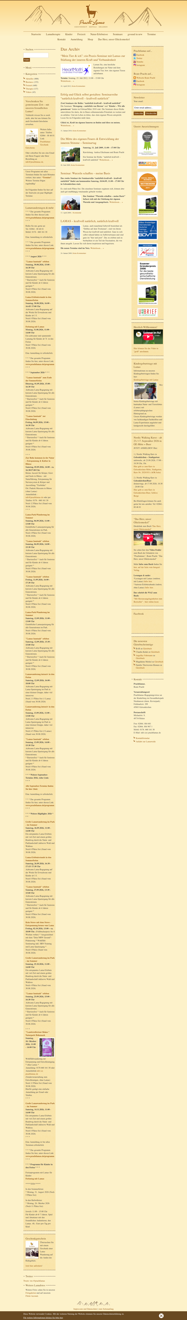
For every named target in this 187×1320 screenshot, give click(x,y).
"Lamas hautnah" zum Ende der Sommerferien (39, 379)
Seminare (118, 34)
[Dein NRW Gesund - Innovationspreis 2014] (147, 169)
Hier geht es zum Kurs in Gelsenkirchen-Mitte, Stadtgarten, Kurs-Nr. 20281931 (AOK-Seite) (148, 469)
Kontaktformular (143, 738)
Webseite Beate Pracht (145, 77)
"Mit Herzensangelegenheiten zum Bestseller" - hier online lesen (148, 600)
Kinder (68, 34)
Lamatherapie (53, 34)
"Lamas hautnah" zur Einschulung (36, 418)
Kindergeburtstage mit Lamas (146, 379)
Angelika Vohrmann (144, 655)
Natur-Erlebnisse (99, 34)
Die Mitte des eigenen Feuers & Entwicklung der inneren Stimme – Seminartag (90, 141)
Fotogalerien (31, 1292)
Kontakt (61, 39)
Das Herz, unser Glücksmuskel (114, 39)
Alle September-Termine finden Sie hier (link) (39, 787)
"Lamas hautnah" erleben (37, 261)
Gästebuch (147, 648)
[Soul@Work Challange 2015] (147, 156)
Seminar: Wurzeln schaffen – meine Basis (85, 173)
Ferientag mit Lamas (35, 326)
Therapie (29, 88)
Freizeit (81, 34)
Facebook (140, 54)
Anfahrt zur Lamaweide (146, 741)
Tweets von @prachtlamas (34, 1280)
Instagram (140, 65)
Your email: (138, 101)
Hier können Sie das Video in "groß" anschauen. (146, 350)
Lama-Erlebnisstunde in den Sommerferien (38, 299)
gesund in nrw (135, 34)
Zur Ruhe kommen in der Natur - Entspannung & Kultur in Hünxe (40, 460)
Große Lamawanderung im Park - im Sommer (40, 823)
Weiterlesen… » (67, 81)
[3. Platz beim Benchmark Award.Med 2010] (147, 217)
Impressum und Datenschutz (85, 1308)
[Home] (93, 28)
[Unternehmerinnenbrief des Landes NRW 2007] (147, 317)
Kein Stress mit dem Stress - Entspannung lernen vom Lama (40, 924)
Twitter (139, 58)
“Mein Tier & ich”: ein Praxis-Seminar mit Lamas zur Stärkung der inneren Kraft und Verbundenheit (93, 58)
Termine (151, 34)
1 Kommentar (76, 212)
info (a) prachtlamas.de (34, 1072)
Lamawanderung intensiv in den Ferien (40, 676)
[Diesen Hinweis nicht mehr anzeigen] (161, 1317)
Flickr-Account (32, 1296)
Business (29, 82)
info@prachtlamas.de (34, 161)
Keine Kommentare (78, 86)
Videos (29, 92)
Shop (90, 39)
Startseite (36, 34)
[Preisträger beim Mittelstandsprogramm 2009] (147, 258)
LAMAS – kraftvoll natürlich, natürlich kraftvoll (90, 221)
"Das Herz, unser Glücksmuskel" (147, 528)
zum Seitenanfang (106, 1308)
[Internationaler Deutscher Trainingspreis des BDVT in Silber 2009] (147, 240)
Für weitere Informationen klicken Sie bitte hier (43, 1317)
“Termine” (46, 177)
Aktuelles (30, 78)
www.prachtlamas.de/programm (40, 217)
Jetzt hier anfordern (34, 1265)
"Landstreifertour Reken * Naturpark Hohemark (37, 1033)
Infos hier (148, 581)
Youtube (139, 61)
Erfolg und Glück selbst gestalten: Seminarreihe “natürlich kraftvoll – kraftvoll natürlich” (89, 96)
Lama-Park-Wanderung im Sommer (38, 516)
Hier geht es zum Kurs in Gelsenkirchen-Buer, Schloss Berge (146, 492)
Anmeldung (77, 39)
